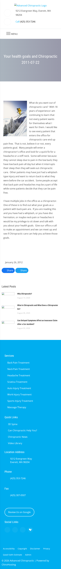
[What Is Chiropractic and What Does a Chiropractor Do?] (8, 308)
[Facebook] (15, 530)
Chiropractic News (18, 436)
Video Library (15, 443)
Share (9, 270)
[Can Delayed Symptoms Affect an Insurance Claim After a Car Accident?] (8, 324)
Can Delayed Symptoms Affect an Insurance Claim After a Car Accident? (37, 322)
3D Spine (12, 424)
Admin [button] (28, 554)
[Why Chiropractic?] (8, 295)
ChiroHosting (9, 564)
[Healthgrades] (30, 530)
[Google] (7, 530)
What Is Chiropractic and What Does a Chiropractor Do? (37, 307)
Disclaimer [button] (35, 548)
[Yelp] (23, 530)
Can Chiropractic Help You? (22, 430)
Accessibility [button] (9, 548)
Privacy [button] (46, 548)
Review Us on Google (19, 512)
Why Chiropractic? (24, 294)
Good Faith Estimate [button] (12, 554)
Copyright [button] (22, 548)
